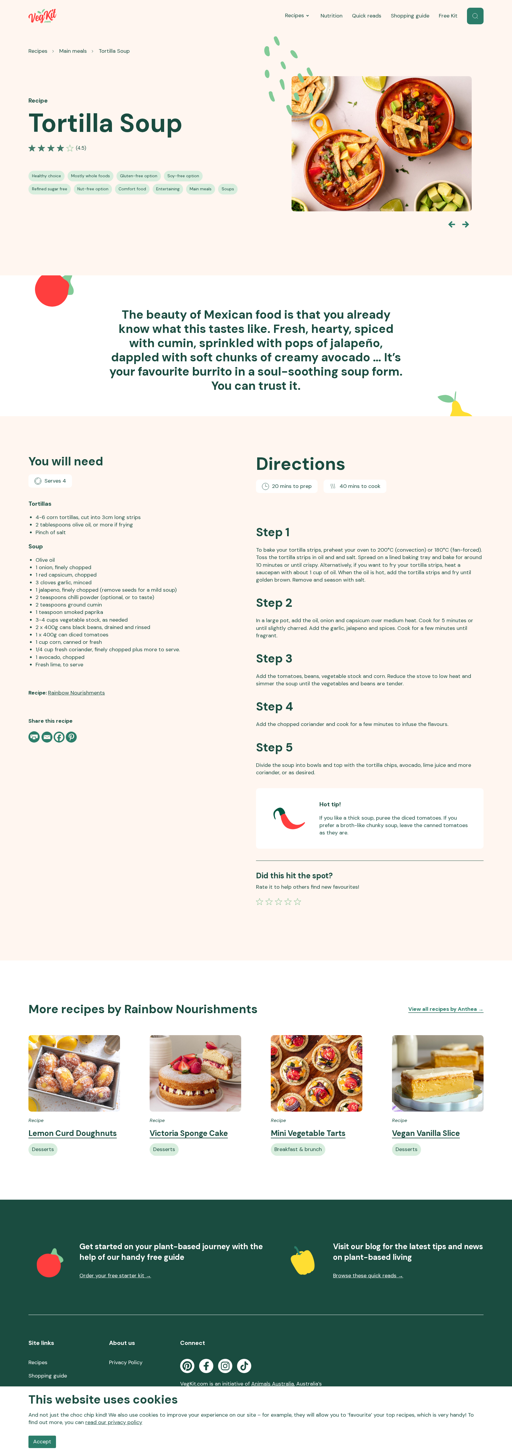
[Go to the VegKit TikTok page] (244, 1366)
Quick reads (366, 15)
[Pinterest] (71, 737)
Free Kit (448, 15)
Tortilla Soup (114, 51)
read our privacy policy (113, 1422)
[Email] (46, 737)
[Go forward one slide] (466, 224)
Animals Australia (272, 1383)
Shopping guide (410, 15)
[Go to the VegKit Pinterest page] (187, 1366)
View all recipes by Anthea (446, 1009)
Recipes (294, 15)
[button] (475, 16)
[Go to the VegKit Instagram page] (225, 1366)
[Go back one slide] (451, 224)
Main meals (73, 51)
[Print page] (34, 737)
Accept (42, 1441)
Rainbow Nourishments (76, 692)
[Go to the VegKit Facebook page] (206, 1366)
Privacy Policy (126, 1362)
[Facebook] (59, 737)
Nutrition (332, 15)
